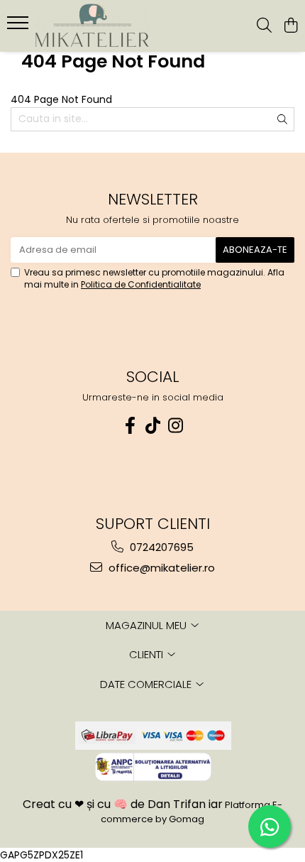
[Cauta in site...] (264, 26)
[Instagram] (175, 425)
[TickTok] (152, 425)
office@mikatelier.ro (160, 567)
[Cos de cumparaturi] (290, 26)
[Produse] (19, 27)
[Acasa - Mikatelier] (92, 26)
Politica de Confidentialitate (141, 284)
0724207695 (160, 547)
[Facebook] (129, 425)
